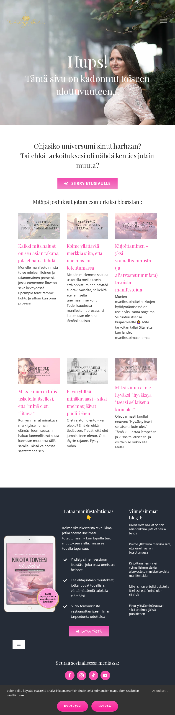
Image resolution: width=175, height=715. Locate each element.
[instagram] (81, 675)
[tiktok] (93, 675)
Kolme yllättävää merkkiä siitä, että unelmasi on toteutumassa (150, 548)
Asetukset (159, 691)
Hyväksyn (72, 706)
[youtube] (105, 675)
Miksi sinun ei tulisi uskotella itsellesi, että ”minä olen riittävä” (149, 590)
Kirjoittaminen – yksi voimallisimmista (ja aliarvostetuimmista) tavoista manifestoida (149, 569)
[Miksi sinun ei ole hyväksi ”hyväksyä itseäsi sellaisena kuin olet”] (136, 369)
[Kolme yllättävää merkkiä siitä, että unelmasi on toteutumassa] (87, 226)
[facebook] (70, 675)
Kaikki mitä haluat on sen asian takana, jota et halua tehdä (38, 253)
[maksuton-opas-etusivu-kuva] (31, 535)
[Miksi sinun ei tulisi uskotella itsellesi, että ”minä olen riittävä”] (39, 371)
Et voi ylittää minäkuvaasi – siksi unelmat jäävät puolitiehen (147, 609)
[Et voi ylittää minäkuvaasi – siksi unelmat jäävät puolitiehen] (87, 371)
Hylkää (104, 706)
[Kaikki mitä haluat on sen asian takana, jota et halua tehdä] (39, 226)
